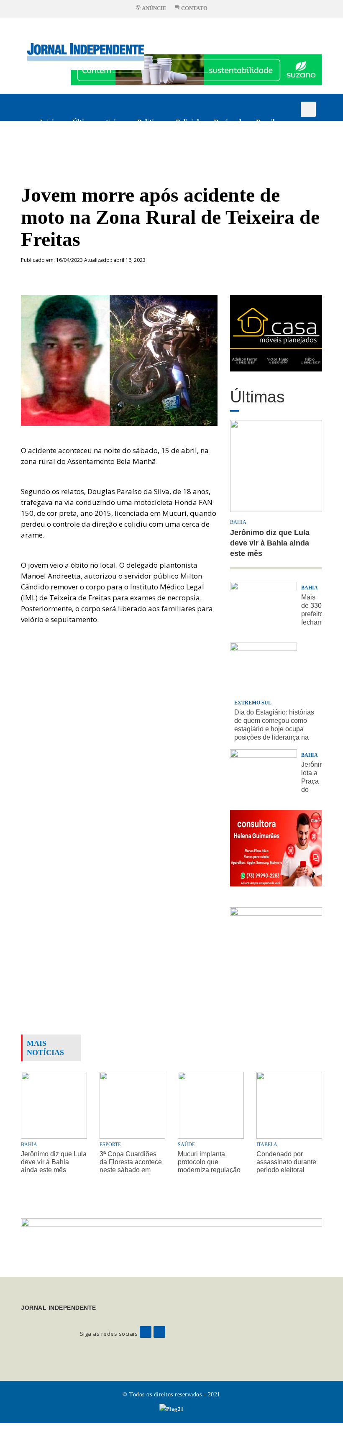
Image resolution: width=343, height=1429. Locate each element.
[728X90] (196, 69)
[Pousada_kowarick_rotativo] (276, 332)
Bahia (238, 522)
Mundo (89, 149)
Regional (227, 122)
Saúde (186, 1144)
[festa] (276, 945)
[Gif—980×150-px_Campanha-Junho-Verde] (171, 1241)
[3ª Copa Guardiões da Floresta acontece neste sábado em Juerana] (133, 1104)
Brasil (265, 122)
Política (149, 122)
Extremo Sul (252, 703)
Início (49, 122)
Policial (187, 122)
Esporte (52, 149)
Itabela (266, 1144)
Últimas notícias (97, 122)
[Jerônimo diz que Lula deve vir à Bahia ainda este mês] (54, 1104)
